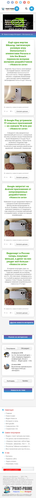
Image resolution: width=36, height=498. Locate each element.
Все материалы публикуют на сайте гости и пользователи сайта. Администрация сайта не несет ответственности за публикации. (17, 495)
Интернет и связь (12, 421)
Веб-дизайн (10, 424)
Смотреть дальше (22, 111)
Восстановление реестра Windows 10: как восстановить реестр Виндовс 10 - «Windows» (18, 449)
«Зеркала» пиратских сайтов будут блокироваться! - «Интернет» (18, 441)
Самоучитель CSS (12, 426)
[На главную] (7, 9)
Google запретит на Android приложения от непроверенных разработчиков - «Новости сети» (18, 192)
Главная (9, 413)
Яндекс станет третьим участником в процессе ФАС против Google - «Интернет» (18, 436)
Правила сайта (11, 459)
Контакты (9, 456)
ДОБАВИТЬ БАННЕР (12, 470)
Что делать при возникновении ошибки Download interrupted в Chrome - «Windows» (18, 439)
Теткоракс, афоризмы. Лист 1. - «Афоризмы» (18, 444)
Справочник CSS (12, 429)
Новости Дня (10, 416)
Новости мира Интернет (12, 34)
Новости (9, 107)
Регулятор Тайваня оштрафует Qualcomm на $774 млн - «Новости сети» (18, 446)
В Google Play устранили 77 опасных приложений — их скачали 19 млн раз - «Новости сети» (18, 124)
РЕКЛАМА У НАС (12, 464)
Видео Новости (11, 418)
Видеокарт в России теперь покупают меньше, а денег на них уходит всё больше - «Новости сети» (18, 259)
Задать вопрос (11, 461)
